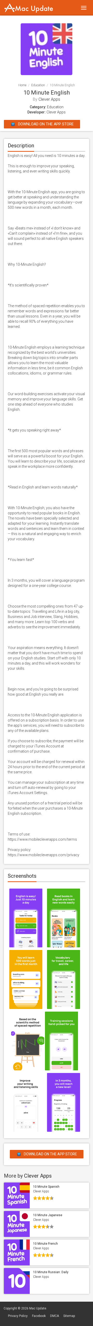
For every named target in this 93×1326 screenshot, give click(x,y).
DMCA (54, 1316)
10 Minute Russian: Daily (50, 1272)
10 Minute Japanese (47, 1215)
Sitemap (69, 1316)
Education (38, 85)
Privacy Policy (18, 1316)
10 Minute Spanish (46, 1186)
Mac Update (37, 1308)
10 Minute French (45, 1243)
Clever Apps (49, 99)
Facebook (39, 1316)
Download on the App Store (45, 124)
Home (22, 85)
